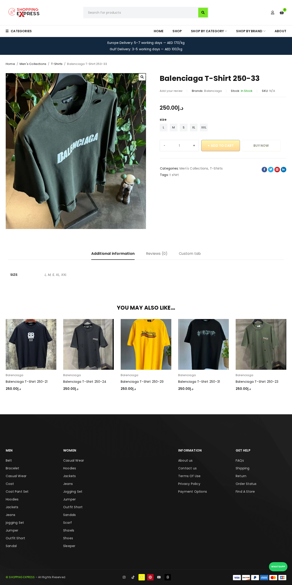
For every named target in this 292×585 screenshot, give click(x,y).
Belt (9, 460)
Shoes (68, 538)
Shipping (243, 468)
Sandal (11, 546)
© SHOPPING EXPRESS (20, 577)
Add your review (171, 91)
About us (185, 460)
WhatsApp (278, 566)
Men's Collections (33, 64)
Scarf (67, 522)
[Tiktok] (133, 577)
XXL (203, 127)
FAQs (240, 460)
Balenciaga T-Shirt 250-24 (84, 381)
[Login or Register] (272, 12)
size (163, 119)
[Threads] (167, 577)
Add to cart (222, 145)
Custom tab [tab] (190, 253)
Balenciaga (213, 91)
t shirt (174, 175)
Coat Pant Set (17, 491)
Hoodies (12, 499)
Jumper (12, 530)
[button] (142, 77)
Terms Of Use (189, 476)
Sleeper (69, 546)
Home (10, 64)
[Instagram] (124, 577)
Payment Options (192, 491)
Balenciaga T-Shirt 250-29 (142, 381)
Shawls (68, 530)
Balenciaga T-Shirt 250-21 (26, 381)
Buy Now (261, 145)
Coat (10, 483)
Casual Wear (16, 476)
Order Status (246, 483)
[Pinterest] (150, 577)
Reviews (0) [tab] (156, 253)
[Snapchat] (141, 577)
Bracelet (12, 468)
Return (241, 476)
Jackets (12, 507)
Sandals (69, 515)
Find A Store (245, 491)
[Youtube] (159, 577)
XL (193, 127)
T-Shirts (57, 64)
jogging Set (15, 522)
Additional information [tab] (113, 253)
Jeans (10, 515)
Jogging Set (72, 491)
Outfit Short (15, 538)
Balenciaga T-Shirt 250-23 (257, 381)
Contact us (187, 468)
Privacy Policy (189, 483)
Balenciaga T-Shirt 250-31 (199, 381)
